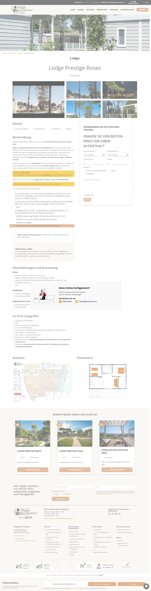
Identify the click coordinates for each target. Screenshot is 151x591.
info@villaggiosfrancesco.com (88, 301)
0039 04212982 (67, 301)
